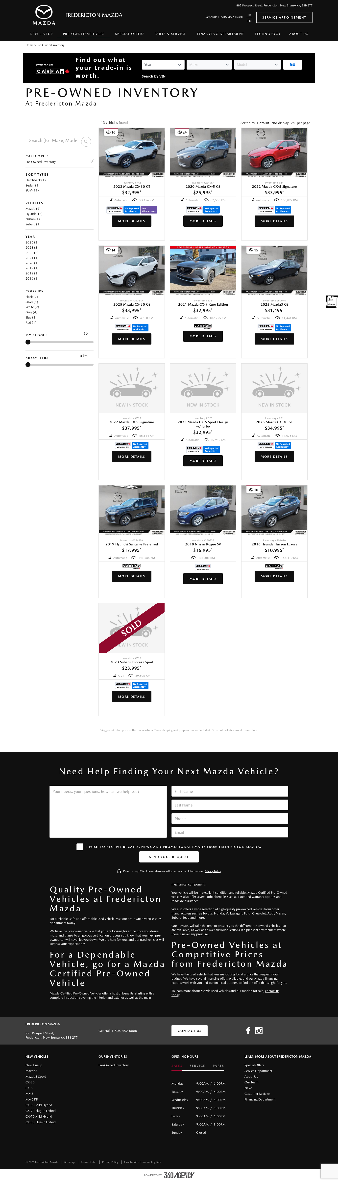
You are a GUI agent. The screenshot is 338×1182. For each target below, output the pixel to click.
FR (249, 15)
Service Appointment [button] (284, 17)
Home (29, 45)
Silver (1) (31, 302)
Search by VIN (154, 76)
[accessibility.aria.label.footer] (179, 1175)
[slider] (27, 342)
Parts (218, 1066)
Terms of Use (89, 1162)
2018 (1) (32, 273)
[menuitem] (41, 35)
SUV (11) (32, 190)
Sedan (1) (32, 185)
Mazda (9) (33, 209)
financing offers (217, 978)
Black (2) (31, 297)
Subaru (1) (33, 224)
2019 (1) (32, 268)
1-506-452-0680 (230, 17)
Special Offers (130, 33)
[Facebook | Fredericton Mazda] (248, 1031)
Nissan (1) (32, 219)
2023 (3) (32, 247)
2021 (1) (32, 258)
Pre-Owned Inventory (40, 162)
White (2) (32, 307)
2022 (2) (32, 253)
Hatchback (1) (35, 180)
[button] (263, 123)
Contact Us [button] (189, 1031)
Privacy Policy (213, 871)
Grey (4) (31, 312)
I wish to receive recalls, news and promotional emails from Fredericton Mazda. (174, 847)
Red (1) (30, 322)
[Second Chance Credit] (332, 302)
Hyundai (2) (34, 214)
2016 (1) (32, 278)
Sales (176, 1066)
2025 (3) (32, 242)
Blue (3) (31, 317)
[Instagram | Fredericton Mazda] (259, 1031)
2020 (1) (32, 263)
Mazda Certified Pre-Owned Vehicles (75, 993)
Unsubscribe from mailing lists (142, 1162)
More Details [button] (131, 221)
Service (197, 1066)
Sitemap (69, 1162)
